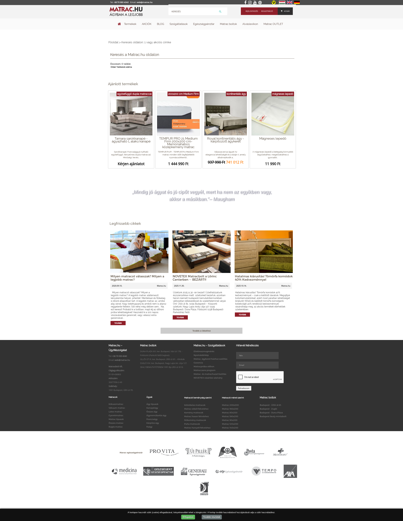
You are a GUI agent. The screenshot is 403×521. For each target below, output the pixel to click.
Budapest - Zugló (268, 409)
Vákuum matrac (117, 408)
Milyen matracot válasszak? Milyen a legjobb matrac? (137, 277)
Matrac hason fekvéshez (196, 416)
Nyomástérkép (201, 355)
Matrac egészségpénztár (131, 452)
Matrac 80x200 (229, 412)
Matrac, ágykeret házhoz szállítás (210, 359)
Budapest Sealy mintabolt (273, 416)
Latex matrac (115, 411)
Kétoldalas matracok (194, 405)
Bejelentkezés (252, 11)
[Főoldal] (119, 24)
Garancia (198, 362)
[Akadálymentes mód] (274, 4)
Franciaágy (152, 419)
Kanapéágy (152, 408)
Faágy (149, 426)
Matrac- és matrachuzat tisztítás (210, 374)
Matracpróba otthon (204, 366)
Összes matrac (116, 423)
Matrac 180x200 (230, 416)
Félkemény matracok (195, 420)
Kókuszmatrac (116, 404)
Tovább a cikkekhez (202, 331)
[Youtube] (255, 3)
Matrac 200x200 (230, 405)
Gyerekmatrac (116, 415)
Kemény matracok (193, 412)
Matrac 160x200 (230, 409)
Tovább (118, 323)
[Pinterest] (260, 3)
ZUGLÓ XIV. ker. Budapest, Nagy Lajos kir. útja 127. (163, 363)
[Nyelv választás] (282, 4)
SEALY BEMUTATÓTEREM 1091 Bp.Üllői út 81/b (161, 367)
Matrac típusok (116, 419)
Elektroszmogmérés (204, 351)
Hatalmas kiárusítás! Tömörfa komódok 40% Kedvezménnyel (264, 277)
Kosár (287, 11)
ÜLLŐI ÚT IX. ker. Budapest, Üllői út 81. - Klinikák (162, 359)
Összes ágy (151, 411)
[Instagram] (250, 3)
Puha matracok (192, 424)
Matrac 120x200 (230, 424)
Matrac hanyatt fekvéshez (197, 427)
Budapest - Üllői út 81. (270, 405)
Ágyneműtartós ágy (156, 415)
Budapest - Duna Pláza (271, 412)
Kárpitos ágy (152, 423)
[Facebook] (246, 3)
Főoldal (113, 42)
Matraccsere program (205, 370)
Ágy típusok (152, 404)
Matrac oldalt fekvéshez (196, 409)
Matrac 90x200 (229, 420)
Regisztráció (267, 11)
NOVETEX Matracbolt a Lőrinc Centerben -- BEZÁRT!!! (195, 277)
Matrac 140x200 (230, 427)
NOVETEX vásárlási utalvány (208, 378)
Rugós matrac (116, 426)
